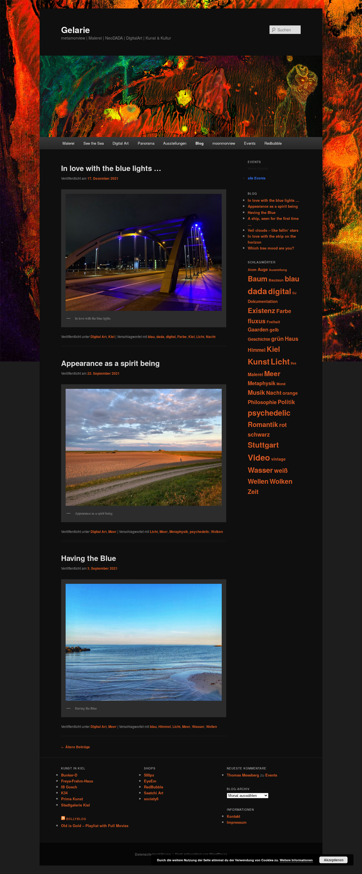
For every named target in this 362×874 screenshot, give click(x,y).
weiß (281, 470)
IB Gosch (69, 787)
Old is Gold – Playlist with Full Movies (94, 825)
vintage (278, 459)
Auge (263, 269)
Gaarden (258, 329)
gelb (274, 329)
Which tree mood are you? (271, 248)
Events (250, 143)
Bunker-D (69, 775)
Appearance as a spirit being (110, 363)
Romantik (263, 424)
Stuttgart (263, 444)
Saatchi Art (153, 792)
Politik (286, 402)
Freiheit (273, 321)
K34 (64, 792)
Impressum (237, 822)
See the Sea (93, 143)
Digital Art (121, 143)
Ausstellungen (174, 143)
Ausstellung (278, 270)
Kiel (111, 336)
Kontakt (233, 816)
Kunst (259, 361)
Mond (281, 383)
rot (283, 424)
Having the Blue (88, 558)
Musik (256, 392)
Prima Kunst (72, 798)
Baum (258, 278)
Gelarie (75, 29)
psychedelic (199, 531)
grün (277, 338)
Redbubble (273, 143)
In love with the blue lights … (111, 168)
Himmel (164, 726)
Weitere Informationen (296, 860)
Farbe (182, 336)
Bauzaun (276, 280)
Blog (199, 143)
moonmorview (223, 143)
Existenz (261, 310)
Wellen (211, 726)
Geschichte (259, 339)
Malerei (68, 143)
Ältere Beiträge (75, 746)
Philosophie (262, 402)
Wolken (217, 531)
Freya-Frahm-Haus (77, 781)
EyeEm (150, 781)
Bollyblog (76, 819)
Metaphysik (178, 531)
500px (149, 775)
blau (151, 336)
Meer (112, 531)
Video (259, 457)
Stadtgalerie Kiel (75, 805)
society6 (151, 798)
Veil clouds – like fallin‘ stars (273, 230)
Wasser (198, 726)
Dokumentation (263, 301)
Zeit (253, 491)
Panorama (146, 143)
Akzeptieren (333, 859)
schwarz (259, 434)
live (293, 363)
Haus (291, 338)
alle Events (257, 178)
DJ (294, 293)
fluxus (257, 320)
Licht (200, 336)
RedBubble (153, 787)
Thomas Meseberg (243, 775)
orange (290, 393)
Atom (252, 269)
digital (171, 336)
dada (160, 336)
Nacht (211, 336)
